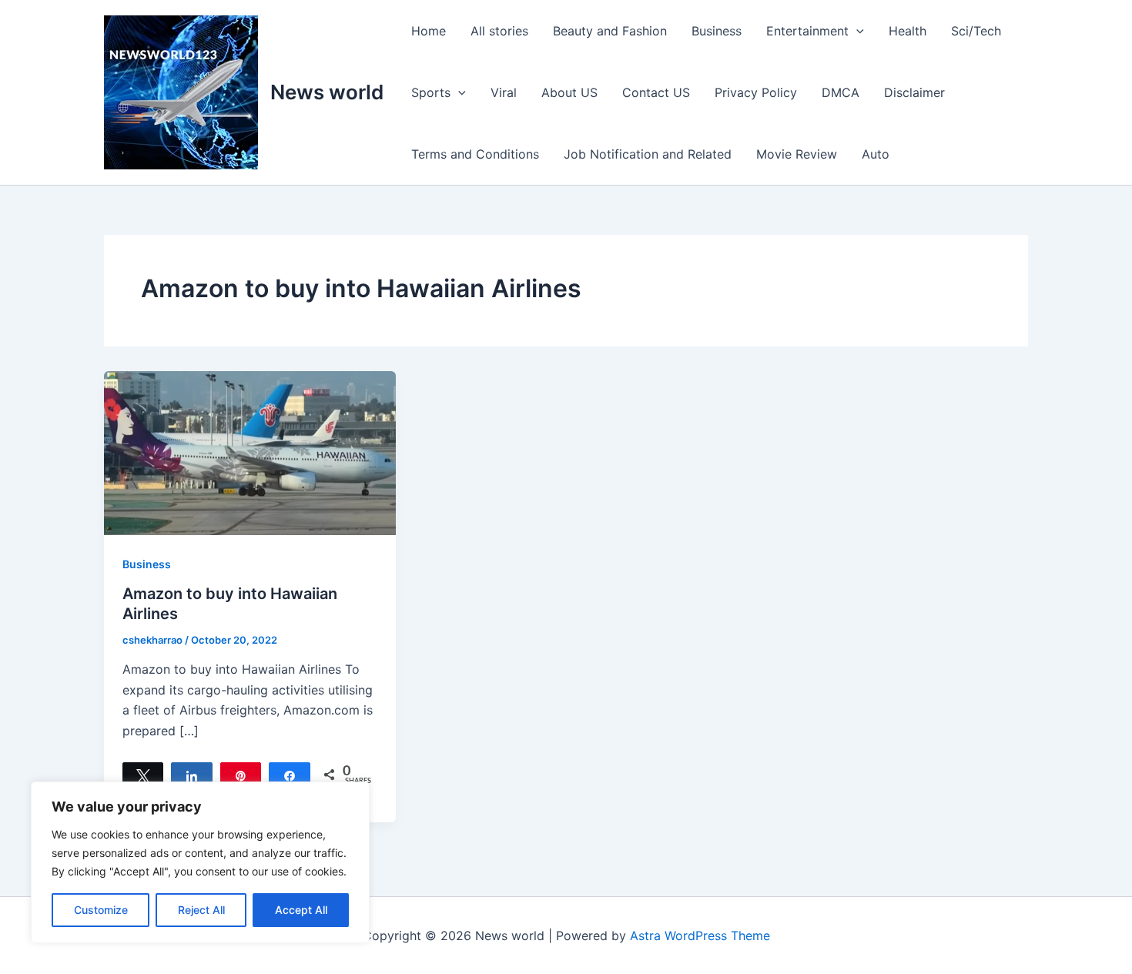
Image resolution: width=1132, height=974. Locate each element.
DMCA (840, 92)
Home (428, 30)
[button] (856, 31)
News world (326, 92)
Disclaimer (914, 92)
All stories (499, 30)
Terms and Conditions (475, 154)
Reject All (201, 909)
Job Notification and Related (648, 154)
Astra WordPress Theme (700, 935)
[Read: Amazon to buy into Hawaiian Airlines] (250, 452)
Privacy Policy (756, 92)
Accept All (301, 909)
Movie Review (796, 154)
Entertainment (807, 30)
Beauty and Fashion (610, 30)
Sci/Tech (976, 30)
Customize (101, 909)
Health (907, 30)
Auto (875, 154)
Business (717, 30)
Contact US (656, 92)
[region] (200, 862)
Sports (430, 92)
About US (569, 92)
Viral (504, 92)
